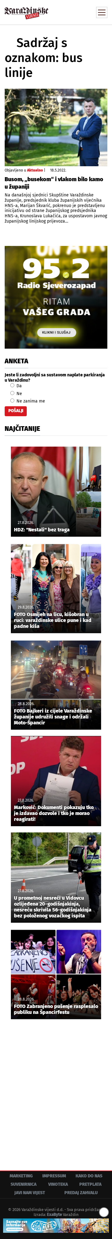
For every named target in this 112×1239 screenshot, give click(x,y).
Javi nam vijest (29, 1192)
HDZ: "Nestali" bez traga (42, 530)
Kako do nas (89, 1176)
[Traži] (60, 12)
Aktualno (35, 170)
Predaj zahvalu (81, 1192)
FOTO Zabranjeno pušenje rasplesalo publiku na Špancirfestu (56, 1009)
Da (18, 386)
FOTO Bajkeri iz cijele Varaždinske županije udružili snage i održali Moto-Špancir (53, 717)
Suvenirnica (23, 1184)
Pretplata (90, 1184)
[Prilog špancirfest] (56, 1225)
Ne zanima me (30, 401)
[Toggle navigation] (101, 12)
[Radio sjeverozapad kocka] (56, 297)
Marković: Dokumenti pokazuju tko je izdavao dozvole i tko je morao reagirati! (54, 813)
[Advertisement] (56, 1090)
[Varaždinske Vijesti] (26, 10)
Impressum (54, 1176)
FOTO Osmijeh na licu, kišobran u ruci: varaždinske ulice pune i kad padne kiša (52, 620)
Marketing (21, 1176)
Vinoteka (58, 1184)
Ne (18, 393)
